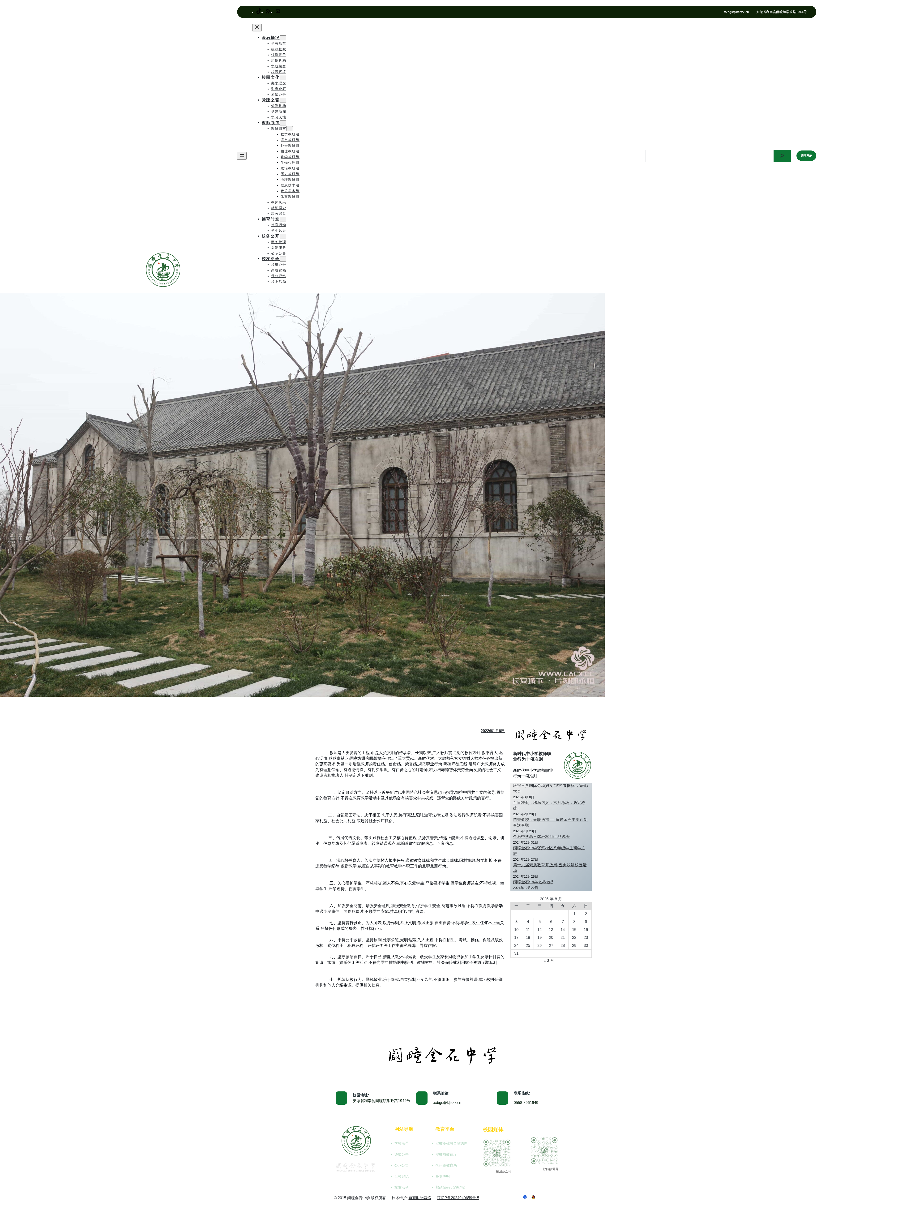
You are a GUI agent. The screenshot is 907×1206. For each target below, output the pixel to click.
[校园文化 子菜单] (283, 77)
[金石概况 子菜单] (283, 37)
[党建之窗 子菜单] (283, 100)
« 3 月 (548, 960)
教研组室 (278, 128)
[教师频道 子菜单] (283, 122)
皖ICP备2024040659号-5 (458, 1198)
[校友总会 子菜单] (283, 259)
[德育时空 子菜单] (283, 219)
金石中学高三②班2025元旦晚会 (541, 836)
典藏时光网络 (420, 1198)
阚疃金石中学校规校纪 (533, 882)
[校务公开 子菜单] (283, 236)
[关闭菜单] (257, 27)
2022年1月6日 (493, 731)
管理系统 (806, 155)
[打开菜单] (242, 156)
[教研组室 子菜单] (289, 128)
